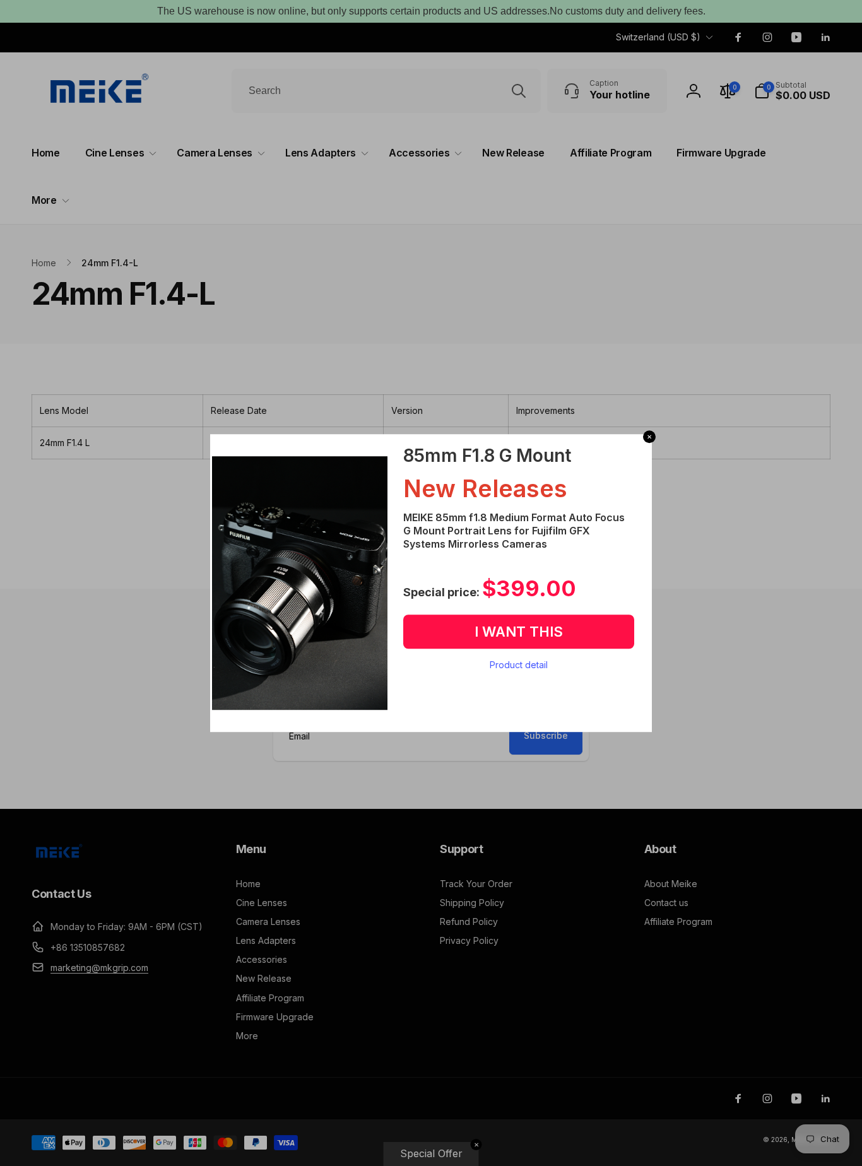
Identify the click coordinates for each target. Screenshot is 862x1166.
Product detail (519, 664)
